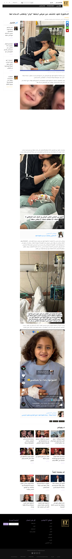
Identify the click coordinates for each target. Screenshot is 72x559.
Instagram (6, 2)
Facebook (4, 2)
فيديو (51, 2)
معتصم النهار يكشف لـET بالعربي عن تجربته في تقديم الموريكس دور (8, 47)
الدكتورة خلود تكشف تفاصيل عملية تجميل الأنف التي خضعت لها (43, 505)
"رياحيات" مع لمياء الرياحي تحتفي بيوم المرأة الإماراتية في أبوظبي (9, 64)
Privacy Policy (31, 556)
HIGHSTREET (51, 6)
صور (51, 529)
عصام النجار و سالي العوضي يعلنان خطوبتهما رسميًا (28, 441)
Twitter (9, 2)
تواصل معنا (32, 531)
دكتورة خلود (55, 421)
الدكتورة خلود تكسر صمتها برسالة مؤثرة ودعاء (28, 505)
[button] (67, 22)
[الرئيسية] (65, 3)
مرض (51, 421)
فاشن (50, 540)
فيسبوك (33, 523)
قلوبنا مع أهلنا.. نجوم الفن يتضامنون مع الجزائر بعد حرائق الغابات (58, 441)
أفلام (51, 531)
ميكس (67, 11)
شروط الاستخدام (14, 556)
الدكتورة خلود (61, 421)
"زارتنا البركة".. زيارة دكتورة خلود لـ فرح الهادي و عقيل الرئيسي (39, 415)
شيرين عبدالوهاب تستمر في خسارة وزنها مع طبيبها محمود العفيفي (42, 441)
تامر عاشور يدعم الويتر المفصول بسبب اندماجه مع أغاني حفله (9, 31)
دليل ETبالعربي (48, 543)
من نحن (58, 556)
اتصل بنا (52, 556)
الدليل (57, 6)
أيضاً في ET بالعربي (51, 233)
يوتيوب (32, 553)
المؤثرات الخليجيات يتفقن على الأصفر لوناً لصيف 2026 (9, 80)
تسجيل (6, 524)
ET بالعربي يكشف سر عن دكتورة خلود (45, 235)
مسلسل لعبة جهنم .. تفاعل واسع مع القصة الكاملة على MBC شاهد (58, 458)
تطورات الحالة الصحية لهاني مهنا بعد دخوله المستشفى (43, 485)
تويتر (34, 526)
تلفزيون (50, 534)
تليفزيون (63, 463)
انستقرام (33, 529)
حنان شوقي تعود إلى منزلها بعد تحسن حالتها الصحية (58, 505)
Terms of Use (23, 556)
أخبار (51, 523)
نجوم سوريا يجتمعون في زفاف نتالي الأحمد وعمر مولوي (27, 458)
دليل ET (14, 2)
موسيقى (50, 537)
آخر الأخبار (41, 6)
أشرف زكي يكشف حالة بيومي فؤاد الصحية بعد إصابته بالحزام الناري (58, 485)
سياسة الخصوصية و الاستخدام (42, 556)
